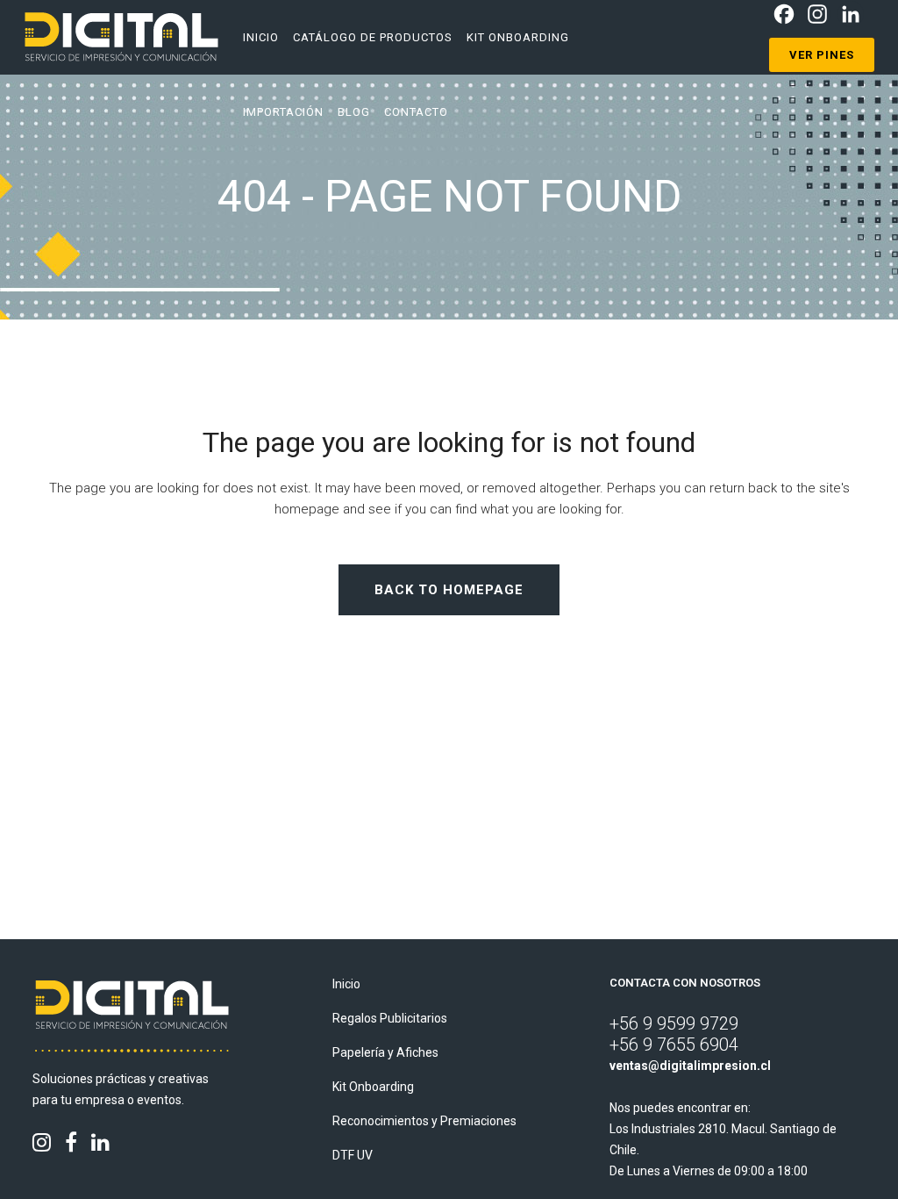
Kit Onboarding (373, 1087)
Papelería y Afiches (385, 1052)
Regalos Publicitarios (389, 1018)
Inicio (346, 984)
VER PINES (821, 54)
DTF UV (352, 1155)
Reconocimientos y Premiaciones (424, 1121)
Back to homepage (449, 590)
